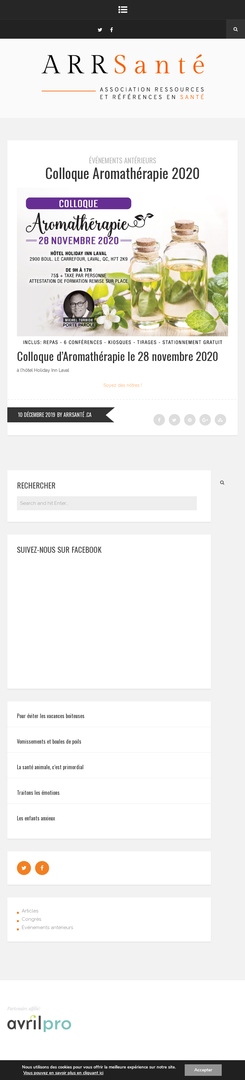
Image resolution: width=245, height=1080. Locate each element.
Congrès (31, 919)
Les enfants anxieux (36, 818)
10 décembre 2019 (36, 415)
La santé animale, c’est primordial (50, 767)
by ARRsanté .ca (74, 415)
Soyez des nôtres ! (122, 385)
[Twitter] (99, 29)
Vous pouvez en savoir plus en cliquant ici (63, 1073)
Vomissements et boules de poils (49, 741)
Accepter (203, 1070)
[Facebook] (111, 29)
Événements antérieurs (122, 160)
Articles (30, 911)
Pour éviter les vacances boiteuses (51, 716)
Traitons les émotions (38, 792)
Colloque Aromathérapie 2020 (122, 172)
